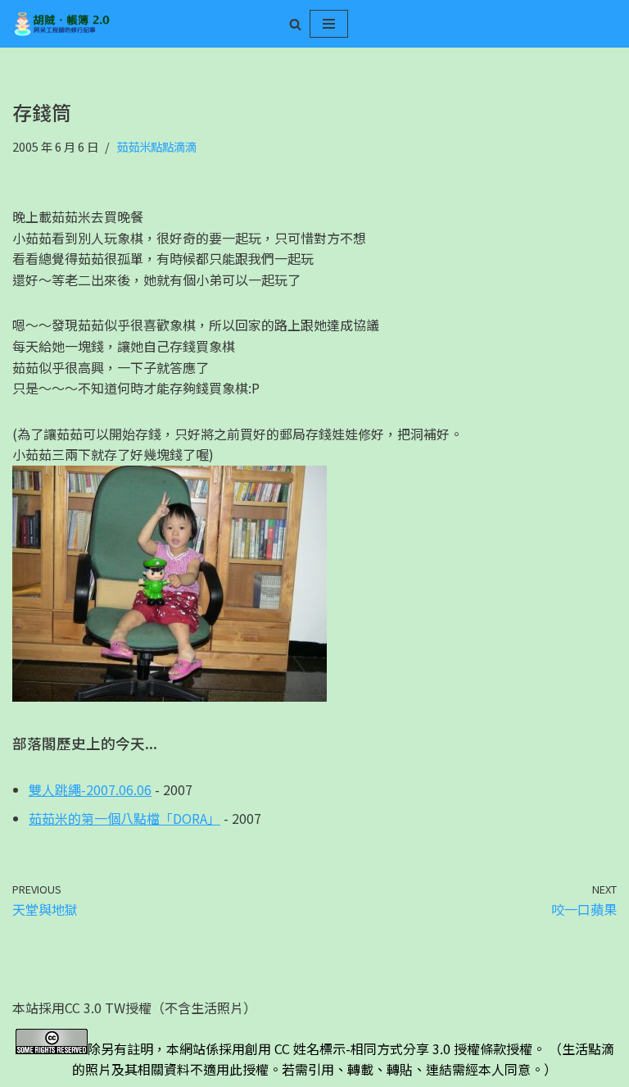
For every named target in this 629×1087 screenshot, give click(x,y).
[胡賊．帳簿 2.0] (61, 23)
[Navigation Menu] (329, 24)
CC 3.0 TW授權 (108, 1007)
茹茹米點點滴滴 (156, 146)
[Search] (295, 24)
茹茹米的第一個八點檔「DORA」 (124, 818)
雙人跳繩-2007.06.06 (90, 789)
